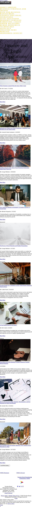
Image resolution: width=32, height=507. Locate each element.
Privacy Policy (4, 495)
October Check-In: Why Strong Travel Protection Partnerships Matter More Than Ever (14, 168)
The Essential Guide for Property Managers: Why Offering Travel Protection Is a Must (15, 446)
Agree (1, 505)
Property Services (10, 20)
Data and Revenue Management (10, 13)
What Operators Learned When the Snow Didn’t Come (13, 85)
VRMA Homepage (4, 472)
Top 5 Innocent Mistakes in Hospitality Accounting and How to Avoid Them (15, 208)
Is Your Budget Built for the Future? (8, 325)
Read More (2, 101)
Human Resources (10, 25)
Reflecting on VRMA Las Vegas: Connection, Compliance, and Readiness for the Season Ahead (15, 128)
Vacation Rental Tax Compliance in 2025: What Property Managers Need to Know (16, 286)
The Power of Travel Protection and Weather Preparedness (13, 245)
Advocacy (5, 28)
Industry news (8, 30)
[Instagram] (23, 486)
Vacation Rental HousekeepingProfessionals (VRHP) (24, 478)
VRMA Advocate (20, 472)
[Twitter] (21, 486)
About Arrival (8, 7)
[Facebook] (17, 486)
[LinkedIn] (19, 486)
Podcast (4, 31)
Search (9, 36)
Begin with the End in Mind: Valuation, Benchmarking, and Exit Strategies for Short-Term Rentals (15, 402)
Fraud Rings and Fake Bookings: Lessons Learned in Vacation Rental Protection (14, 362)
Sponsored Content (11, 33)
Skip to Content (3, 0)
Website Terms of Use (14, 495)
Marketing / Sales (10, 22)
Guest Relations (9, 18)
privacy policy (11, 503)
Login (2, 36)
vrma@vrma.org (8, 493)
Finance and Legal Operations (11, 16)
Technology (7, 26)
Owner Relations (10, 23)
